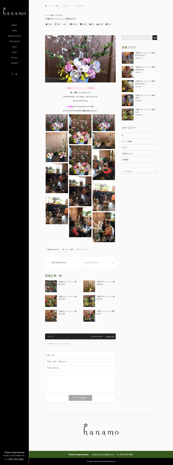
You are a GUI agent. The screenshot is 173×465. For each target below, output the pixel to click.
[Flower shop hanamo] (14, 14)
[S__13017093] (104, 122)
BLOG (14, 47)
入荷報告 (125, 159)
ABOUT (14, 25)
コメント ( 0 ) (110, 336)
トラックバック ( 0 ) (97, 336)
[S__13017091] (57, 122)
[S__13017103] (80, 222)
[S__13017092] (80, 129)
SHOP (14, 52)
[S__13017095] (104, 140)
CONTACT (14, 63)
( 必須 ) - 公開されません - (57, 361)
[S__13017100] (80, 191)
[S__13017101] (104, 196)
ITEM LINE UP (14, 41)
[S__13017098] (104, 165)
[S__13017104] (104, 227)
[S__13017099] (57, 178)
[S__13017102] (57, 209)
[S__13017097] (80, 160)
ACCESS (14, 58)
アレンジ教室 (49, 15)
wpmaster (55, 249)
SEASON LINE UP (14, 36)
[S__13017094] (57, 147)
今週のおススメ (127, 153)
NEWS (14, 30)
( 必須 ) (51, 355)
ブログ (124, 147)
